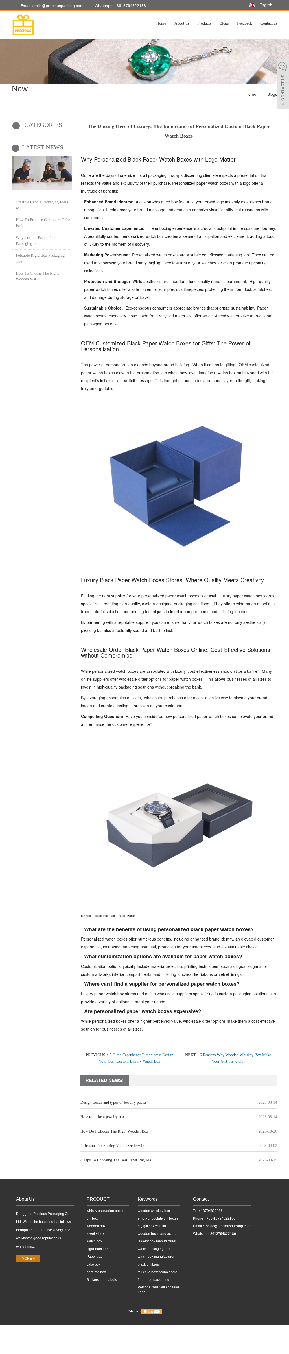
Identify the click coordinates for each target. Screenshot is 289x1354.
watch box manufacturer (156, 1257)
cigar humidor (97, 1249)
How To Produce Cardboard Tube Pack (43, 223)
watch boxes (219, 183)
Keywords (148, 1199)
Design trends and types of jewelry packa (113, 1102)
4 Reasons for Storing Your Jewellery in (112, 1146)
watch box (94, 1241)
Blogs (224, 23)
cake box (93, 1264)
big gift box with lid (152, 1226)
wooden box (96, 1226)
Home (161, 23)
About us (181, 23)
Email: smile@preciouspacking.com (51, 5)
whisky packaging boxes (105, 1211)
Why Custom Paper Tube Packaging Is (36, 241)
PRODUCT (98, 1199)
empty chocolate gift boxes (158, 1218)
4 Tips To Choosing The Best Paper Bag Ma (115, 1160)
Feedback (244, 23)
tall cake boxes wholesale (157, 1272)
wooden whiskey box (154, 1211)
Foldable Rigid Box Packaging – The (42, 258)
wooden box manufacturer (158, 1234)
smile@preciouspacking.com (227, 1226)
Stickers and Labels (102, 1280)
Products (204, 23)
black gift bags (149, 1264)
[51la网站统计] (151, 1311)
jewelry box (95, 1234)
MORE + (28, 1259)
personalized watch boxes (115, 671)
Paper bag (95, 1257)
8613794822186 (131, 5)
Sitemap (134, 1311)
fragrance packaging (153, 1280)
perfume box (96, 1272)
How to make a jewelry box (102, 1117)
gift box (92, 1218)
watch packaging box (154, 1249)
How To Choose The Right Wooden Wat (37, 276)
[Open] (283, 84)
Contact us (268, 23)
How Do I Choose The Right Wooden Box (114, 1131)
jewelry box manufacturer (157, 1241)
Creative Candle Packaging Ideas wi (42, 205)
